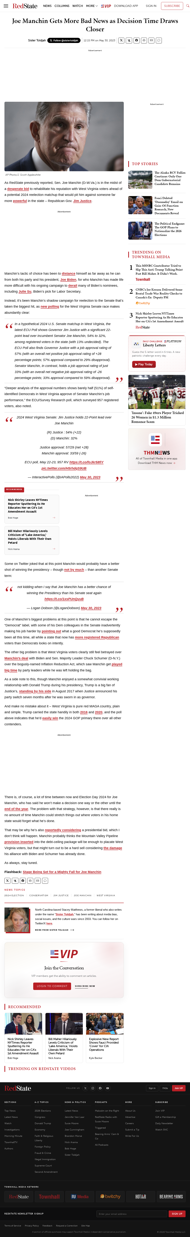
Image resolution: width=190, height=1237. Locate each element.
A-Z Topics (42, 1102)
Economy (40, 1129)
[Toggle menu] (6, 6)
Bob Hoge (13, 1058)
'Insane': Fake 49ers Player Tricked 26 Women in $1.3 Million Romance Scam (157, 417)
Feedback (47, 1225)
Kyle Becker (95, 1058)
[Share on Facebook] (137, 40)
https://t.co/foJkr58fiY (86, 462)
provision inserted (18, 842)
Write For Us (132, 1136)
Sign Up (177, 1213)
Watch (8, 1123)
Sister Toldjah (37, 40)
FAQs (165, 1088)
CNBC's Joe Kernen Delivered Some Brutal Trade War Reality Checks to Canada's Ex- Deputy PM (159, 293)
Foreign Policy (42, 1146)
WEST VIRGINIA (106, 895)
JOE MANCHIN (82, 895)
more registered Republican (97, 637)
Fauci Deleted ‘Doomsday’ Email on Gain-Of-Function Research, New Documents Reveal (169, 205)
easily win (50, 718)
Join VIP (179, 1088)
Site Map (85, 1225)
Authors (8, 1148)
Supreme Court (43, 1165)
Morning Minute (13, 1136)
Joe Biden (68, 279)
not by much (74, 570)
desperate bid (18, 189)
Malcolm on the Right (107, 1110)
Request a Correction (67, 1225)
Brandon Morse (73, 1136)
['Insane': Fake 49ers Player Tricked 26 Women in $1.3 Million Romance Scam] (156, 391)
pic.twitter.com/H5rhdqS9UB (64, 468)
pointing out (51, 631)
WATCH (77, 6)
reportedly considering (63, 830)
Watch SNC (161, 1129)
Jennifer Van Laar (74, 1117)
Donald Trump (43, 1123)
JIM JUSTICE (61, 895)
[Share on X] (121, 40)
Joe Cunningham (74, 1129)
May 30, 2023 (90, 477)
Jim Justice (82, 201)
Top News (10, 1110)
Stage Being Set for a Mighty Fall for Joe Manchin (62, 872)
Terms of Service (12, 1225)
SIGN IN (151, 6)
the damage (113, 848)
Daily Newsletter (164, 1123)
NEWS (47, 6)
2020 (98, 712)
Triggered (100, 1127)
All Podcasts (101, 1144)
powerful (20, 201)
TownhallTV (10, 1142)
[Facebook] (100, 1088)
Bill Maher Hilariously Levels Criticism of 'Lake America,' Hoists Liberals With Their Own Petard (63, 1046)
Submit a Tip (132, 1129)
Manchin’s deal (16, 658)
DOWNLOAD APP (126, 6)
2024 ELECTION (14, 895)
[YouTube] (108, 1088)
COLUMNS (62, 6)
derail (72, 285)
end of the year (16, 809)
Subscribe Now (85, 986)
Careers (129, 1123)
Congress (40, 1117)
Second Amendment (46, 1171)
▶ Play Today (144, 364)
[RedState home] (17, 1088)
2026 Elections (43, 1110)
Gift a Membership (165, 1117)
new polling (50, 306)
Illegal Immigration (45, 1159)
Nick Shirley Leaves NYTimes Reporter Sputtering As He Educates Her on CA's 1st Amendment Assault (23, 1046)
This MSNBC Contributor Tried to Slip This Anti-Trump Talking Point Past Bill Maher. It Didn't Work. (159, 269)
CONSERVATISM (38, 895)
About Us (130, 1110)
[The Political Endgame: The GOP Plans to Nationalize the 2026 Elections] (140, 231)
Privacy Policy (32, 1225)
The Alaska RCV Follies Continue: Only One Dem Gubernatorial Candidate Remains (170, 178)
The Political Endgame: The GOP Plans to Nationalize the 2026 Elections (170, 229)
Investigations (12, 1129)
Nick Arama (54, 1058)
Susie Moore (71, 1123)
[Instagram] (93, 1088)
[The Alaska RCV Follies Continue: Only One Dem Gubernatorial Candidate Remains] (140, 180)
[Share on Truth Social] (129, 40)
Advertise (130, 1117)
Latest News (11, 1117)
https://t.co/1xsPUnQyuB (64, 599)
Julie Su (25, 291)
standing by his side (35, 691)
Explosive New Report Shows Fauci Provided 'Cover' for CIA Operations (104, 1044)
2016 (84, 712)
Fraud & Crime (43, 1153)
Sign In (152, 1088)
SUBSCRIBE (172, 6)
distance (68, 273)
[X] (85, 1088)
